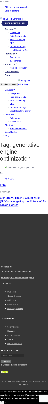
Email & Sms (12, 304)
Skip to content (12, 11)
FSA (3, 185)
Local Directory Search (20, 50)
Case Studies (12, 71)
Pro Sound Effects (14, 344)
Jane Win (11, 339)
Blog (7, 75)
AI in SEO (9, 179)
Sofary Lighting (13, 327)
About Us (10, 64)
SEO (12, 43)
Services (9, 29)
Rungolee (11, 331)
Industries (10, 53)
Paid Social (11, 292)
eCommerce (15, 61)
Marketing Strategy (15, 309)
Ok (2, 402)
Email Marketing (17, 39)
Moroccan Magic (14, 335)
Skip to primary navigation (17, 7)
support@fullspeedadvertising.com (17, 278)
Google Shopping (14, 296)
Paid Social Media (18, 36)
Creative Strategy (18, 46)
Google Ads (15, 32)
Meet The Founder (18, 68)
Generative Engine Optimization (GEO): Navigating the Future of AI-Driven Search (23, 201)
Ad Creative (12, 300)
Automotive (15, 57)
